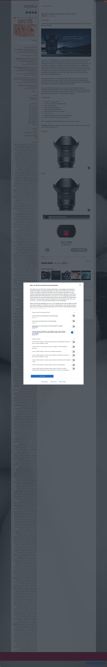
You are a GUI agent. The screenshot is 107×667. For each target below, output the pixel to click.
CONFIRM (42, 376)
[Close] (80, 285)
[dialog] (53, 333)
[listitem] (53, 312)
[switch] (73, 316)
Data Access (53, 381)
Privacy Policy (62, 381)
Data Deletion (44, 381)
